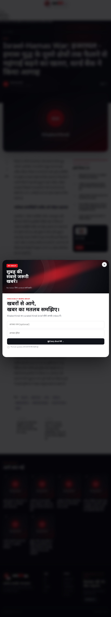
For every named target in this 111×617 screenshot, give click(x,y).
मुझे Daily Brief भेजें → (56, 341)
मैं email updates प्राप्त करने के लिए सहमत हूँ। (24, 347)
